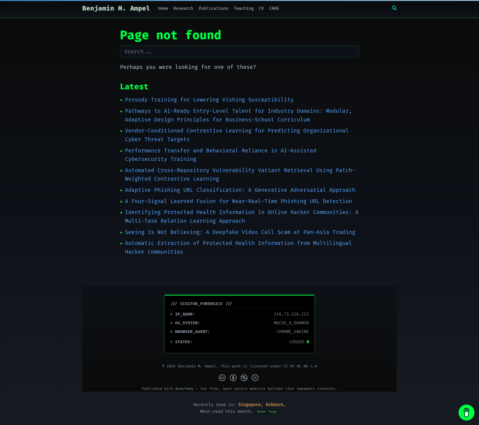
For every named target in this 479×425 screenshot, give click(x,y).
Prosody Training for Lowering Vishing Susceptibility (209, 100)
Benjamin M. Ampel (116, 8)
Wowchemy (185, 389)
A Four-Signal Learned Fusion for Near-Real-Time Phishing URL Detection (238, 201)
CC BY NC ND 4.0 (300, 366)
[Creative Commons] (239, 377)
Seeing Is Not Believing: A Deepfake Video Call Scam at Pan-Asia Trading (240, 232)
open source (235, 389)
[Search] (394, 8)
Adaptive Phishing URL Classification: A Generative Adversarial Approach (240, 190)
